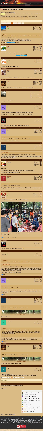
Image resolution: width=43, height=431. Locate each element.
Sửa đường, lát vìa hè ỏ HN (30, 394)
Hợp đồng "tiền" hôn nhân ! (30, 396)
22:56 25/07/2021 (4, 127)
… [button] (18, 23)
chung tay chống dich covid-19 (5, 17)
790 (14, 23)
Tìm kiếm (2, 6)
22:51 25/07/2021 (4, 24)
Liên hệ (22, 416)
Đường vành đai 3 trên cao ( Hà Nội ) (31, 392)
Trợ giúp (33, 416)
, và (10, 237)
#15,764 (40, 68)
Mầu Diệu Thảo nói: (6, 264)
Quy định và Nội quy (27, 416)
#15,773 (40, 191)
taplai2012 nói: (5, 260)
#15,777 (40, 296)
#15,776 (40, 276)
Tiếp (22, 23)
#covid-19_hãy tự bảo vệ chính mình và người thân (19, 16)
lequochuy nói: (5, 34)
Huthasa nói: (5, 152)
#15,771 (40, 159)
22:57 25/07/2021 (4, 143)
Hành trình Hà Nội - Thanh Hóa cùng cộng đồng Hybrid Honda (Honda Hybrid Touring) (32, 406)
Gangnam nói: (5, 306)
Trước (2, 23)
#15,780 (40, 365)
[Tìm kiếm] (41, 5)
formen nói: (4, 286)
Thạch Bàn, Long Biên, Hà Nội (37, 96)
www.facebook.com (39, 97)
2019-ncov (29, 16)
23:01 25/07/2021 (4, 296)
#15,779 (40, 343)
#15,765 (40, 79)
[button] (24, 5)
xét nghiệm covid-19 (25, 17)
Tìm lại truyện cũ (28, 404)
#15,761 (40, 24)
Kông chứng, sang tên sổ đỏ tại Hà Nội (21, 54)
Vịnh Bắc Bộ (40, 50)
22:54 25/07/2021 (4, 79)
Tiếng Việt (3, 416)
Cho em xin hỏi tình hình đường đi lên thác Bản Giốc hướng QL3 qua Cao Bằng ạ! (32, 409)
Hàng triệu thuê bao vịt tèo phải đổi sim (32, 398)
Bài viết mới (24, 391)
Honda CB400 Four (29, 411)
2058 (20, 23)
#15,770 (40, 143)
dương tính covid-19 (14, 17)
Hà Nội (41, 165)
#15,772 (40, 174)
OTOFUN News (38, 416)
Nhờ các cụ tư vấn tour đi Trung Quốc (31, 400)
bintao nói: (4, 328)
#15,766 (40, 90)
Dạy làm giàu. (28, 402)
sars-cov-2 (19, 17)
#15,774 (40, 240)
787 (7, 23)
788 (10, 23)
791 (16, 23)
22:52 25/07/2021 (4, 68)
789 (12, 23)
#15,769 (40, 127)
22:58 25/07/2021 (4, 159)
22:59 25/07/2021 (4, 276)
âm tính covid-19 (34, 16)
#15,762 (40, 44)
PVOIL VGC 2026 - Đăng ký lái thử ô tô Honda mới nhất (13, 9)
